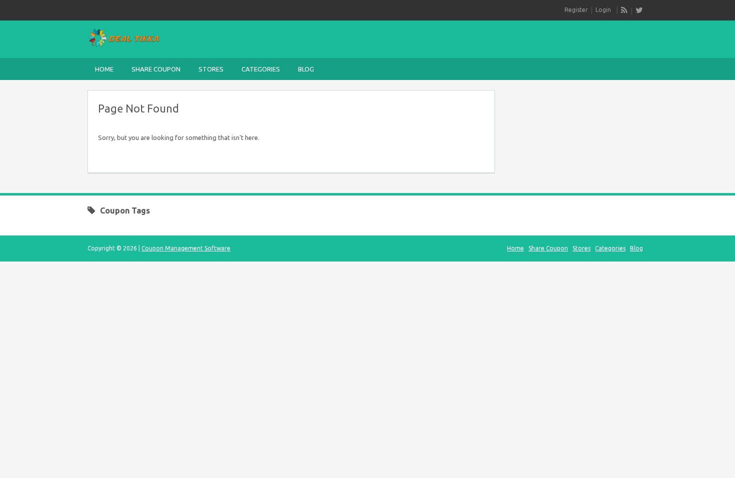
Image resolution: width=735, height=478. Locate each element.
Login (603, 9)
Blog (306, 69)
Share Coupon (156, 69)
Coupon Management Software (186, 248)
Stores (211, 69)
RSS (624, 10)
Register (576, 9)
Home (104, 69)
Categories (261, 69)
